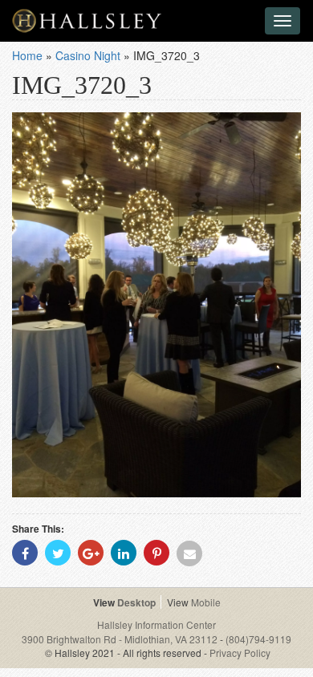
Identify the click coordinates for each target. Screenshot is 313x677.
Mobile (206, 602)
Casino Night (87, 55)
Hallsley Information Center (156, 624)
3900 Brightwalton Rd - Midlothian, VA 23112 (121, 639)
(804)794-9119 (258, 639)
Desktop (136, 602)
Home (27, 55)
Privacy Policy (239, 652)
